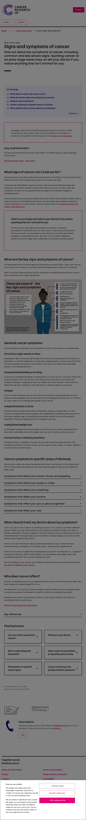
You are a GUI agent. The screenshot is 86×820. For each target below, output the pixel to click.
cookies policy (25, 807)
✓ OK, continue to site (57, 800)
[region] (43, 800)
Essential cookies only (57, 793)
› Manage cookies (57, 786)
